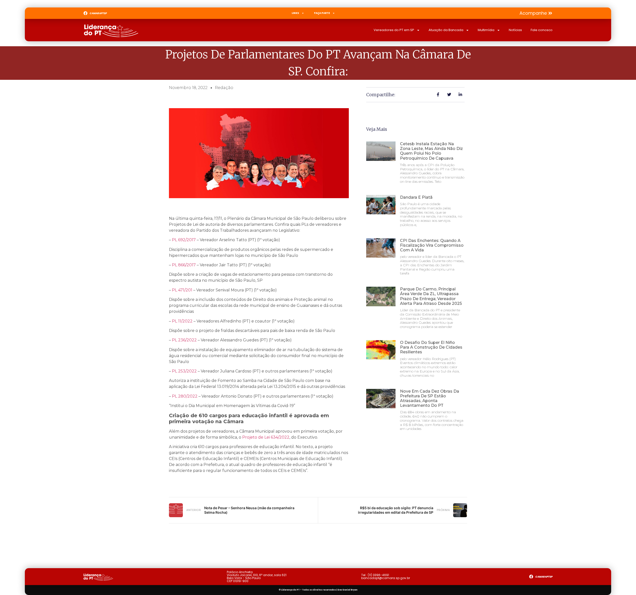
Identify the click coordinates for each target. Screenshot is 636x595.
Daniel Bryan (350, 590)
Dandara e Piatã (416, 197)
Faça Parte (322, 13)
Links (295, 13)
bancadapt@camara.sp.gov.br (385, 578)
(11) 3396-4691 (378, 575)
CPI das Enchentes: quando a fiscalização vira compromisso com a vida (432, 245)
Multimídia (486, 30)
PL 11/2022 (182, 321)
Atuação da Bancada (446, 30)
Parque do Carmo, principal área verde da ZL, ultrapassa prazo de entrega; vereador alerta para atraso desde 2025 (431, 296)
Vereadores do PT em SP (394, 30)
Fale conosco (542, 30)
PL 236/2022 (184, 340)
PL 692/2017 (184, 239)
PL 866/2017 (184, 265)
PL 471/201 (182, 290)
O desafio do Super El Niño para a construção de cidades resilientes (431, 347)
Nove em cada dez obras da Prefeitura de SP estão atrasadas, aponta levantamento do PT (429, 398)
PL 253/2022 (184, 371)
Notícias (515, 30)
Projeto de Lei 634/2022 (265, 437)
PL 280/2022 (185, 396)
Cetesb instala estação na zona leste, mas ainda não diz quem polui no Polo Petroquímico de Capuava (431, 151)
